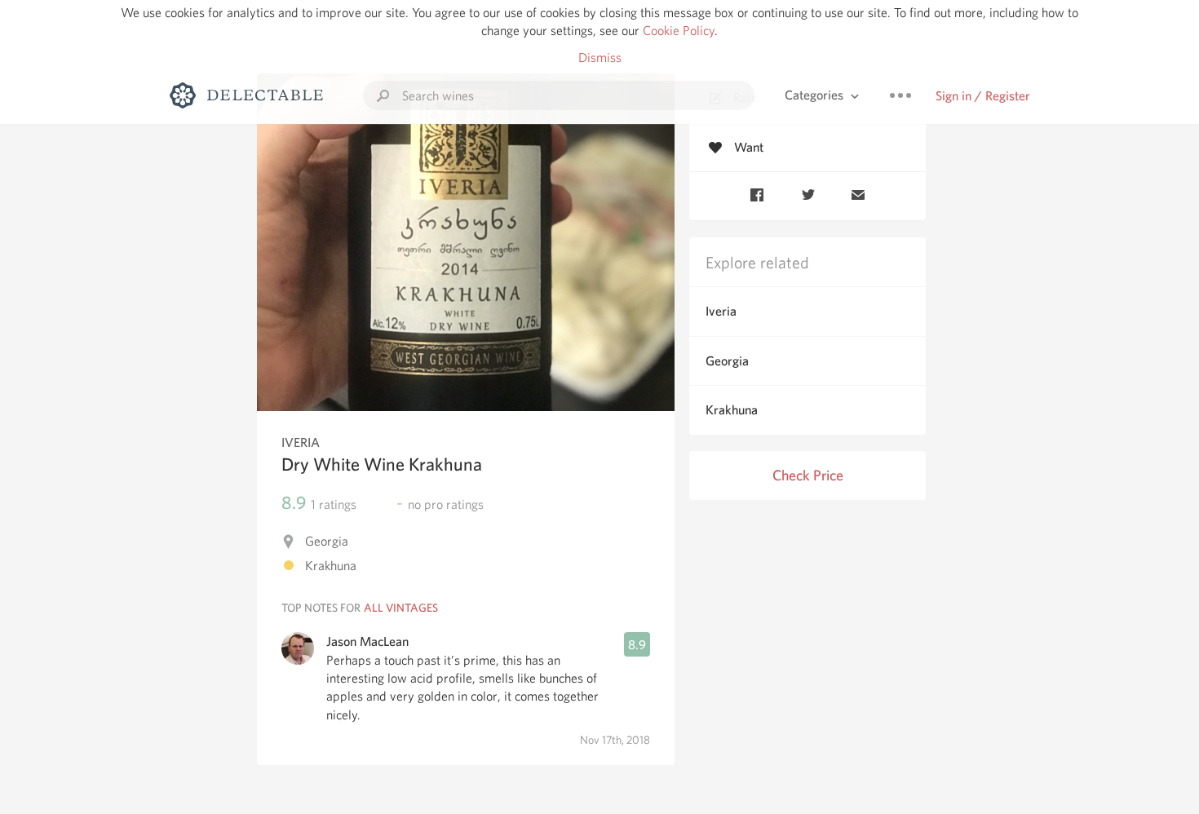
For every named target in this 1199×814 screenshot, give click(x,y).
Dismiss (600, 57)
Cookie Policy (679, 30)
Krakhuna (732, 410)
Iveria (721, 311)
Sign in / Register (983, 96)
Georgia (727, 361)
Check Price (807, 475)
